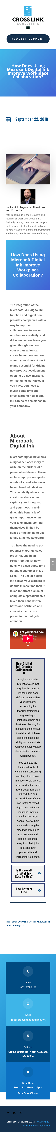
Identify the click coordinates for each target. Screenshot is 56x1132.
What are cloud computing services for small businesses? (28, 935)
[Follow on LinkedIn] (14, 1112)
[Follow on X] (20, 1112)
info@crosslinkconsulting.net (28, 1019)
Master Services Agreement (36, 1125)
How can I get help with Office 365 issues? (32, 933)
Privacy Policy (42, 1121)
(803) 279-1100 (28, 987)
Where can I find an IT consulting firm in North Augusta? (29, 937)
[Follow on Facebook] (8, 1112)
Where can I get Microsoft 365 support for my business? (35, 938)
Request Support (28, 38)
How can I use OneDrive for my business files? (30, 934)
